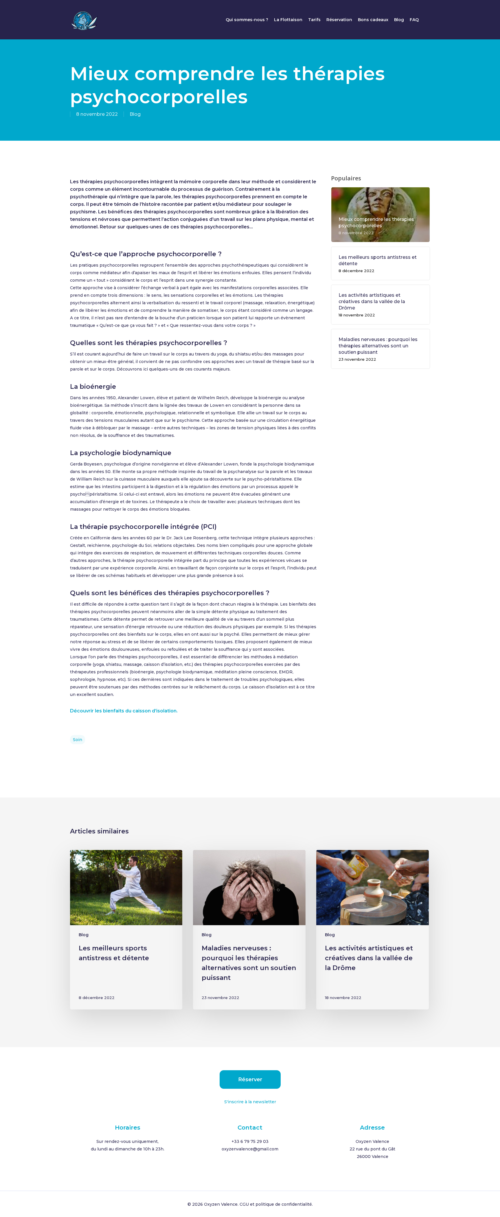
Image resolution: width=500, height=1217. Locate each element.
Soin (77, 739)
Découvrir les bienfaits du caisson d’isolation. (124, 711)
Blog (135, 114)
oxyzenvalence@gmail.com (250, 1149)
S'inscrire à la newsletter (250, 1101)
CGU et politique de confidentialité (276, 1204)
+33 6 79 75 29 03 (250, 1141)
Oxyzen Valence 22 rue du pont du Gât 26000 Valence (372, 1149)
